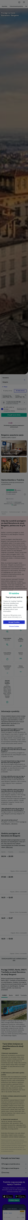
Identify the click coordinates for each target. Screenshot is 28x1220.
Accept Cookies (14, 622)
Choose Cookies (14, 626)
